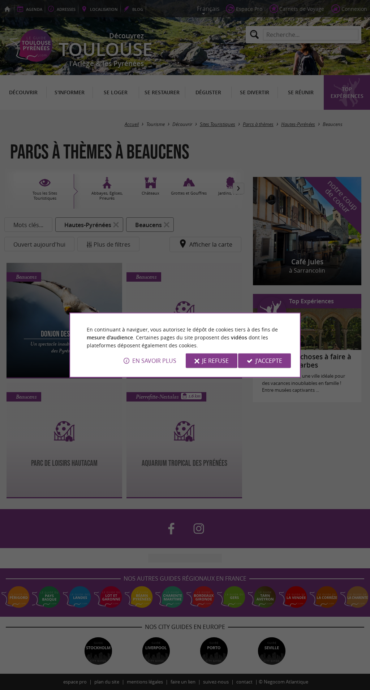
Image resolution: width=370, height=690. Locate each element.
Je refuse (215, 361)
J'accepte (268, 361)
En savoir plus (154, 361)
